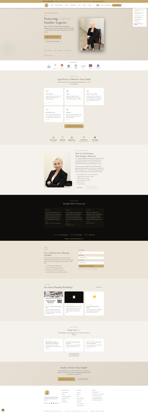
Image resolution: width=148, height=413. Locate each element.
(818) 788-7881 (108, 5)
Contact (90, 5)
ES (99, 5)
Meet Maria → (80, 187)
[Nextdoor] (54, 403)
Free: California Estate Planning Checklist (139, 17)
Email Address (81, 255)
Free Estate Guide (80, 405)
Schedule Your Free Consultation (74, 126)
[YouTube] (51, 403)
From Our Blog (137, 22)
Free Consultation (116, 5)
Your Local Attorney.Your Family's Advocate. (139, 13)
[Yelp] (58, 403)
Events (84, 5)
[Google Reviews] (56, 403)
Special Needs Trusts (65, 398)
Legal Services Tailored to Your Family (139, 10)
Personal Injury (64, 401)
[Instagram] (47, 403)
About (66, 5)
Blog (79, 5)
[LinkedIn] (49, 403)
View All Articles (75, 354)
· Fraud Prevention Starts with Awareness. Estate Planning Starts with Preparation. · (74, 1)
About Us (78, 392)
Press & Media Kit (92, 187)
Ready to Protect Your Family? (139, 24)
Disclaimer (98, 411)
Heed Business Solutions (80, 411)
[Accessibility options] (3, 410)
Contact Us (79, 401)
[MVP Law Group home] (46, 5)
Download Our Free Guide (53, 41)
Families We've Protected (139, 15)
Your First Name (82, 250)
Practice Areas (58, 5)
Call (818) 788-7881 (83, 379)
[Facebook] (45, 403)
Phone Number (81, 260)
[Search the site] (95, 5)
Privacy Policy (92, 411)
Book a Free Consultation (53, 36)
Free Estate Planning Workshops (138, 20)
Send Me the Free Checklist (87, 266)
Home (52, 5)
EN (97, 5)
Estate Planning (65, 392)
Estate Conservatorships (66, 396)
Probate (63, 394)
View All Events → (99, 287)
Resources (73, 5)
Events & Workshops (80, 398)
